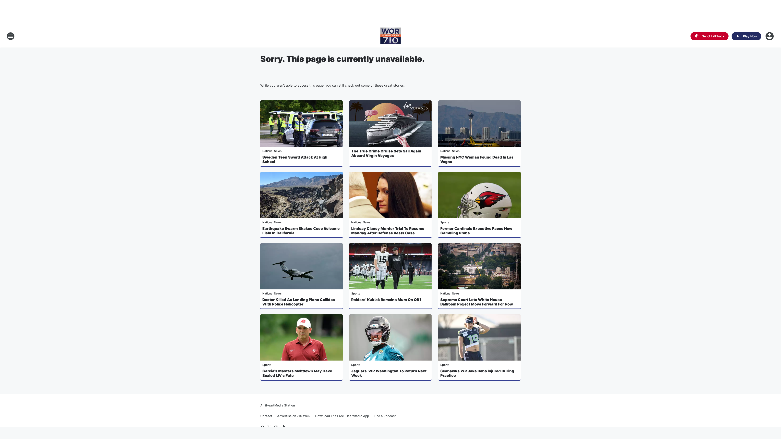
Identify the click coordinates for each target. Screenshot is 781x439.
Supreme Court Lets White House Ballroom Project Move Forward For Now (476, 302)
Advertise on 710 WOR (293, 416)
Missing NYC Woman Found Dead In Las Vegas (477, 159)
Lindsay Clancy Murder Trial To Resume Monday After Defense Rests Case (387, 230)
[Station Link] (390, 36)
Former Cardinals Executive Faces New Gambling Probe (476, 230)
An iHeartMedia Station (277, 405)
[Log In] (770, 36)
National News (272, 151)
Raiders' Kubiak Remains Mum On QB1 (386, 300)
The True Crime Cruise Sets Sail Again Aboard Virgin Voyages (386, 153)
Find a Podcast (385, 416)
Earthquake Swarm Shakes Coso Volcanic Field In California (301, 230)
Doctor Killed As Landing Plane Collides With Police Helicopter (298, 302)
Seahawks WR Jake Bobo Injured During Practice (477, 373)
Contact (266, 416)
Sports (444, 222)
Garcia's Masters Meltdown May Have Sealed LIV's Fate (297, 373)
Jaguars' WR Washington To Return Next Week (388, 373)
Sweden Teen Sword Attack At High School (294, 159)
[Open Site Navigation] (11, 36)
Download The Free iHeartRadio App (342, 416)
